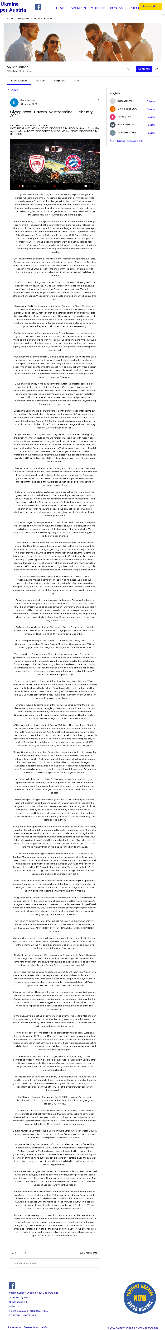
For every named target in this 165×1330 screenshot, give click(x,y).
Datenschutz (31, 1327)
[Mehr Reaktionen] (23, 1253)
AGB (44, 1327)
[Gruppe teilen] (156, 69)
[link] (19, 80)
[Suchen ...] (129, 69)
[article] (55, 683)
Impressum (14, 1327)
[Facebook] (12, 1285)
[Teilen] (98, 100)
